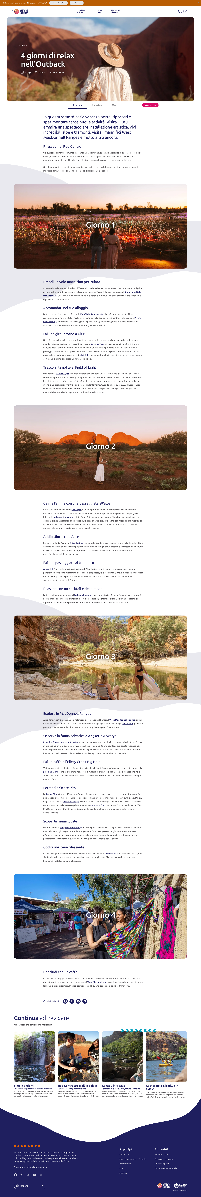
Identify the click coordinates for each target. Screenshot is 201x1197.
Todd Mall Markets (96, 982)
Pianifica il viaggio (115, 11)
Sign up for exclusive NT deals (132, 1159)
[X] (71, 1001)
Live (121, 1168)
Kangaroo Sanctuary (70, 827)
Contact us (124, 1154)
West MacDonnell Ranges (122, 719)
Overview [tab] (77, 105)
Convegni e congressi (164, 1159)
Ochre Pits (51, 794)
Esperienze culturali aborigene (29, 1167)
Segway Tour (97, 344)
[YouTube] (34, 1174)
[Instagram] (21, 1174)
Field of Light (62, 373)
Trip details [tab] (97, 105)
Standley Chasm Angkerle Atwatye (61, 742)
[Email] (84, 1001)
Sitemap (123, 1173)
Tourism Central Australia (166, 1168)
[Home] (20, 11)
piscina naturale (51, 771)
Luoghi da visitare (81, 11)
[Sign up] (185, 11)
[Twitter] (28, 1174)
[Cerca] (180, 11)
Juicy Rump (110, 853)
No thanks (76, 3)
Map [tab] (114, 105)
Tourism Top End (162, 1163)
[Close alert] (198, 2)
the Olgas (76, 509)
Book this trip (150, 105)
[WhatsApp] (78, 1001)
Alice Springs (77, 543)
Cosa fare (99, 11)
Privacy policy (125, 1163)
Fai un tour (127, 723)
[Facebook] (65, 1001)
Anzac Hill (48, 569)
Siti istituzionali (161, 1154)
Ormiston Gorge (71, 801)
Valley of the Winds (63, 517)
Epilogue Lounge (82, 595)
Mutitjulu (84, 355)
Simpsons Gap (97, 805)
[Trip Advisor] (41, 1174)
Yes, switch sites (59, 3)
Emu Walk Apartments (91, 314)
